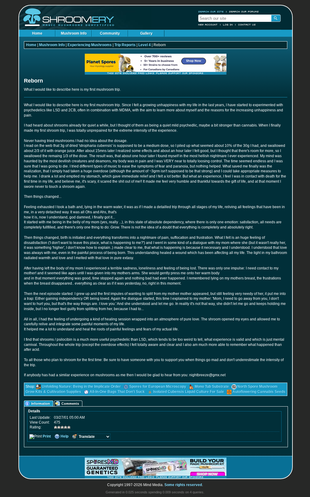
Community (110, 33)
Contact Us (247, 24)
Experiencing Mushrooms (90, 45)
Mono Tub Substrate (212, 386)
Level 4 (144, 45)
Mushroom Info (74, 33)
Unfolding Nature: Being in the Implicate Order (81, 386)
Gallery (146, 33)
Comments (70, 403)
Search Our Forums (244, 11)
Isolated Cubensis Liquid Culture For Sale (188, 392)
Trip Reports (125, 45)
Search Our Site (211, 11)
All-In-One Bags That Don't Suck (117, 392)
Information (40, 403)
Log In (228, 24)
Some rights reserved (183, 485)
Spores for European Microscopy (157, 386)
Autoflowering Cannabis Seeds (258, 392)
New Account (208, 24)
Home (37, 33)
